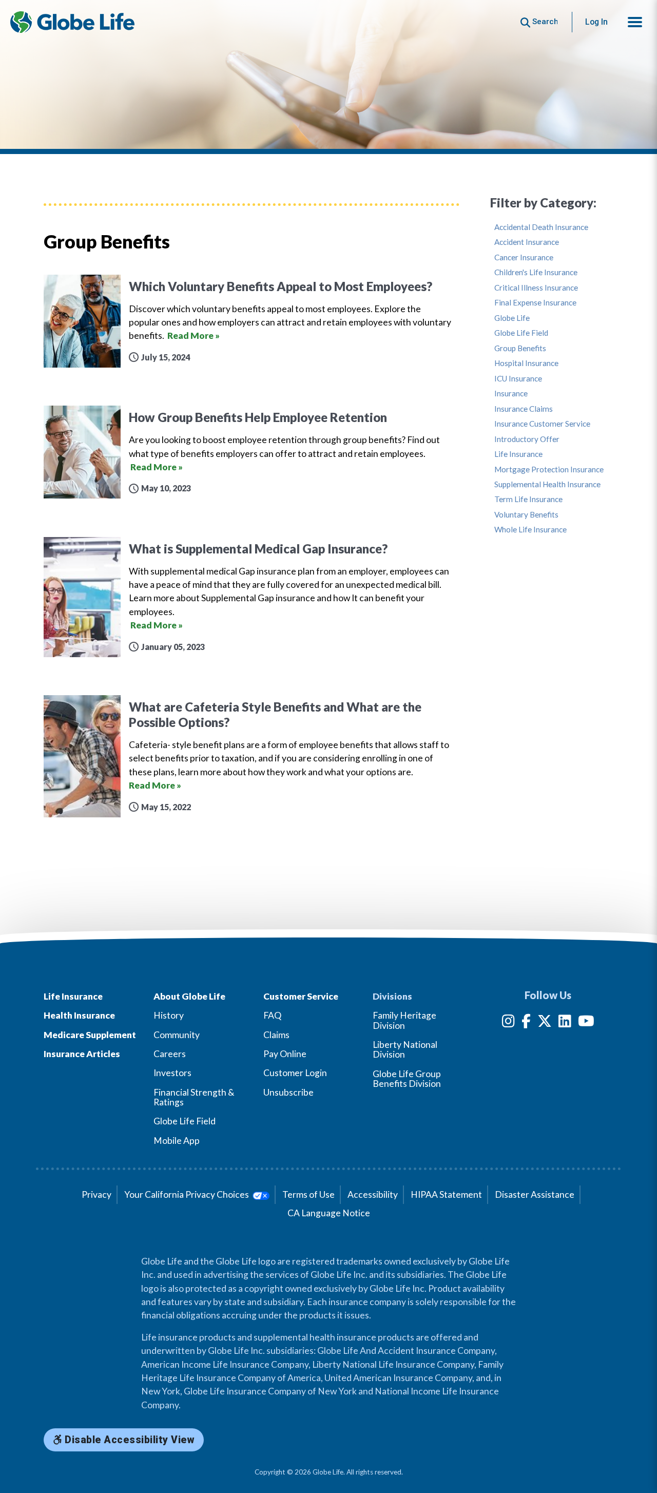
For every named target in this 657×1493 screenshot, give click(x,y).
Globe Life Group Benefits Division (407, 1078)
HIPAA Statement (446, 1194)
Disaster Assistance (534, 1194)
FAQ (272, 1015)
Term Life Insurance (528, 499)
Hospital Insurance (526, 363)
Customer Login (295, 1072)
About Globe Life (189, 996)
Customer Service (300, 996)
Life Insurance (518, 454)
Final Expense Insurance (535, 302)
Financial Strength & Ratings (194, 1097)
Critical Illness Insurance (536, 287)
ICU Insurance (518, 378)
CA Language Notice (328, 1213)
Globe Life (512, 318)
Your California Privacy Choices (187, 1194)
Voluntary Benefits (526, 514)
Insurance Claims (523, 409)
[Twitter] (544, 1023)
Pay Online (284, 1053)
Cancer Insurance (523, 257)
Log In (596, 22)
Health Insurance (79, 1015)
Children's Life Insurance (535, 272)
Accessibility (372, 1194)
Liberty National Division (405, 1049)
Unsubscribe (288, 1092)
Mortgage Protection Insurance (549, 469)
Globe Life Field (521, 333)
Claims (276, 1034)
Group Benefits (520, 348)
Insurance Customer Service (542, 423)
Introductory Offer (526, 439)
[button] (635, 22)
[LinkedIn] (564, 1023)
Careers (169, 1053)
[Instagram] (508, 1023)
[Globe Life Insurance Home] (72, 22)
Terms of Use (308, 1194)
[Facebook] (526, 1023)
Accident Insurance (526, 242)
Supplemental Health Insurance (547, 484)
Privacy (96, 1194)
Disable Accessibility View (128, 1440)
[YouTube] (586, 1023)
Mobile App (176, 1140)
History (168, 1015)
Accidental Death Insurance (541, 227)
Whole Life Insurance (530, 529)
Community (176, 1034)
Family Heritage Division (404, 1020)
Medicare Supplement (90, 1034)
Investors (172, 1072)
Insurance (511, 393)
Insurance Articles (82, 1053)
